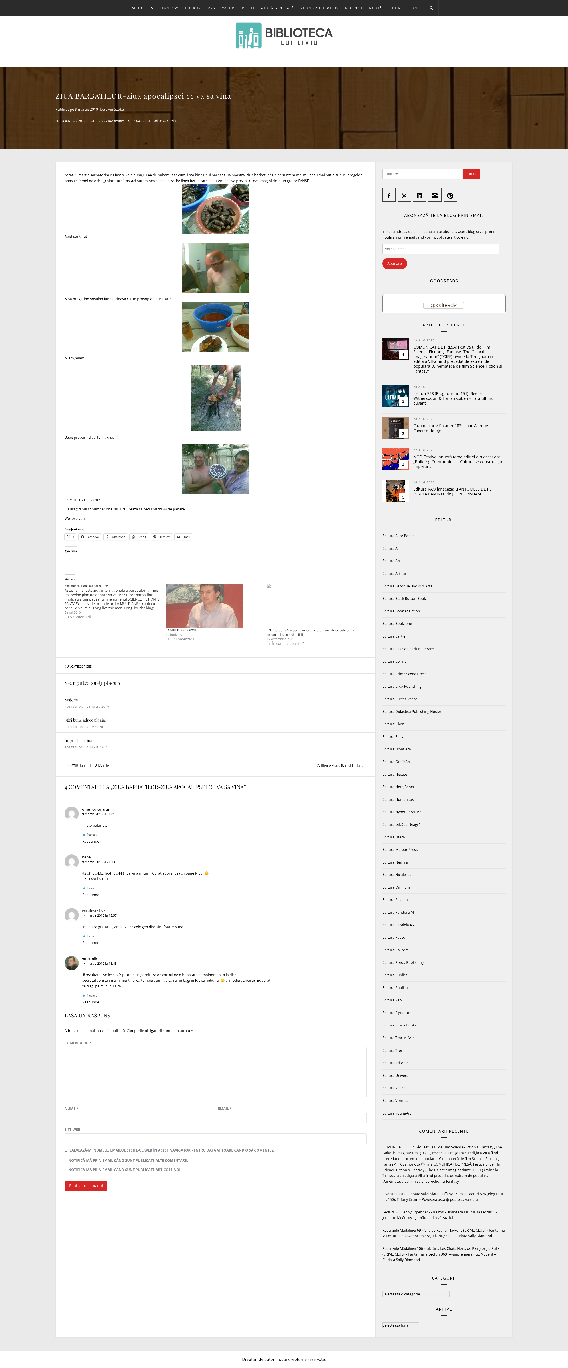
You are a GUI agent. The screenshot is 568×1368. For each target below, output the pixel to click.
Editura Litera (393, 837)
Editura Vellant (394, 1087)
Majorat (72, 700)
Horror (193, 8)
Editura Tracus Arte (398, 1037)
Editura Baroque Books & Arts (407, 586)
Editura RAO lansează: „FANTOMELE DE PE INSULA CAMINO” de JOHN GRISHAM (452, 491)
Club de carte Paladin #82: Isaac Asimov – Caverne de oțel (452, 428)
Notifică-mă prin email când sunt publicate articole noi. (124, 1169)
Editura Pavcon (395, 937)
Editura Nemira (395, 862)
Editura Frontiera (396, 749)
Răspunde (90, 841)
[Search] (431, 8)
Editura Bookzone (397, 623)
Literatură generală (272, 8)
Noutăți (377, 8)
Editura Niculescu (397, 874)
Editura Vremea (395, 1100)
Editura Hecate (394, 774)
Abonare (394, 263)
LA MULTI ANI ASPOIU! (182, 630)
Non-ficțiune (406, 8)
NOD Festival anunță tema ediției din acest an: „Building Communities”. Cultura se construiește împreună (458, 461)
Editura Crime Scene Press (404, 673)
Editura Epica (393, 736)
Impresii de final (79, 740)
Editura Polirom (395, 950)
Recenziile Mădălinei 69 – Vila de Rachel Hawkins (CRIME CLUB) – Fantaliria (443, 1230)
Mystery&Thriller (225, 8)
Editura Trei (392, 1050)
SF (153, 8)
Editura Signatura (397, 1012)
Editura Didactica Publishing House (411, 711)
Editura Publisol (395, 987)
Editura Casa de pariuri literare (408, 648)
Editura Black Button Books (405, 598)
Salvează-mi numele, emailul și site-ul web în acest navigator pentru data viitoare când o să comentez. (172, 1150)
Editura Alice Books (398, 535)
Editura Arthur (394, 573)
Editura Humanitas (398, 799)
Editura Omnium (396, 887)
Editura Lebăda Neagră (401, 824)
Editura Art (391, 560)
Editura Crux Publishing (402, 686)
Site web (72, 1129)
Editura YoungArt (396, 1113)
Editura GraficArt (396, 761)
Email (225, 1108)
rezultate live (93, 910)
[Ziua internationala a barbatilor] (115, 601)
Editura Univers (395, 1075)
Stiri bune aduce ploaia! (85, 720)
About (138, 8)
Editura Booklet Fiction (401, 611)
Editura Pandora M (398, 912)
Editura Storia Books (399, 1025)
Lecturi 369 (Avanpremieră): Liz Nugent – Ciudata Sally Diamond (439, 1235)
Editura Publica (395, 975)
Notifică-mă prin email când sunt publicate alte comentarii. (128, 1160)
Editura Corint (394, 661)
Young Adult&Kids (320, 8)
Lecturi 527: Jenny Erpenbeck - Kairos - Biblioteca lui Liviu (429, 1212)
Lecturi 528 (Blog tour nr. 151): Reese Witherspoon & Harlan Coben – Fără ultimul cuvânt (454, 398)
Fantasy (170, 8)
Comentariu (78, 1042)
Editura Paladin (395, 899)
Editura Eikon (393, 724)
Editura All (390, 548)
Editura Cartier (394, 636)
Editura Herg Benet (398, 786)
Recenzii (353, 8)
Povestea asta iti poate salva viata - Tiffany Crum (422, 1193)
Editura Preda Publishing (403, 962)
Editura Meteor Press (400, 849)
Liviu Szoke (115, 109)
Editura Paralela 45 (398, 924)
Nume (71, 1108)
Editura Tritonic (395, 1062)
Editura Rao (392, 1000)
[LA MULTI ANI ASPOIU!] (214, 606)
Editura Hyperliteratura (401, 811)
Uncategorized (79, 666)
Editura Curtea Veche (400, 699)
